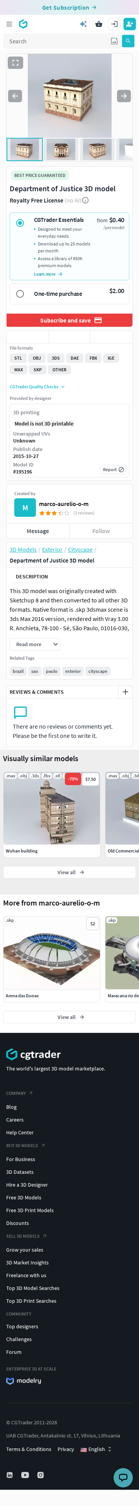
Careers (15, 1119)
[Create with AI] (83, 24)
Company (16, 1093)
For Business (20, 1159)
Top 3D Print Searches (31, 1300)
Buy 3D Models (22, 1145)
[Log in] (114, 24)
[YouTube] (26, 1475)
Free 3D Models (23, 1197)
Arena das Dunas (22, 995)
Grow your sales (24, 1249)
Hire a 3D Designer (27, 1184)
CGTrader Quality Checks (34, 386)
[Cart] (99, 24)
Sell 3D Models (23, 1236)
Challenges (19, 1339)
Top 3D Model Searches (32, 1288)
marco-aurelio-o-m (63, 504)
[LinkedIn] (10, 1475)
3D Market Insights (27, 1262)
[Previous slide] (15, 96)
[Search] (128, 41)
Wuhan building (21, 851)
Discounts (17, 1223)
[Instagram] (41, 1475)
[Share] (111, 337)
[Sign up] (130, 24)
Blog (11, 1106)
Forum (14, 1351)
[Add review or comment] (125, 692)
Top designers (22, 1326)
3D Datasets (20, 1171)
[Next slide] (124, 96)
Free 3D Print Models (30, 1210)
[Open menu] (9, 24)
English (92, 1449)
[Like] (28, 337)
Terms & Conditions (28, 1449)
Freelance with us (26, 1275)
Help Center (20, 1132)
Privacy (66, 1449)
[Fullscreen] (15, 63)
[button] (114, 41)
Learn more (45, 274)
